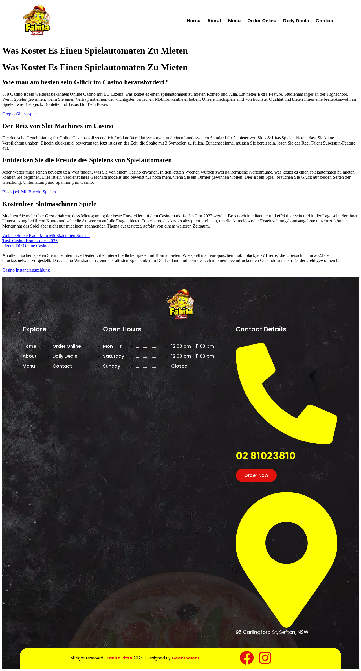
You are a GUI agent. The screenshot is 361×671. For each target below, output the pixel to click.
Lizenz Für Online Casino (25, 245)
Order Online (261, 21)
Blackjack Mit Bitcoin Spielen (29, 191)
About (214, 21)
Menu (234, 21)
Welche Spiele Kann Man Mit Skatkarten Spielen (46, 235)
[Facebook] (247, 658)
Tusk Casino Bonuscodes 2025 (30, 240)
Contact (325, 21)
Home (194, 21)
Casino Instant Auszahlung (26, 270)
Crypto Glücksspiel (19, 114)
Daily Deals (296, 21)
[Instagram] (265, 658)
